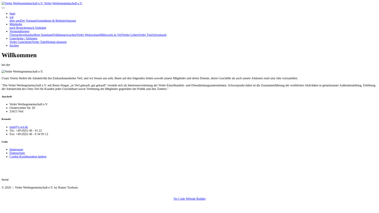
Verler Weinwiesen (88, 34)
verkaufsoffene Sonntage (37, 34)
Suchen (14, 45)
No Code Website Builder (190, 198)
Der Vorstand (28, 20)
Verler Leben (130, 34)
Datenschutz (17, 153)
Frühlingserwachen (64, 34)
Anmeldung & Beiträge (51, 20)
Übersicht (15, 34)
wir (11, 17)
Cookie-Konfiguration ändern (27, 156)
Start (12, 13)
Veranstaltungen (19, 31)
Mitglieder (15, 24)
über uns (14, 20)
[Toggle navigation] (3, 7)
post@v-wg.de (18, 127)
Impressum (16, 149)
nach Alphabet (37, 27)
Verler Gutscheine (20, 42)
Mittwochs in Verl (111, 34)
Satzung (71, 20)
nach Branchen (18, 27)
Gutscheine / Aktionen (23, 38)
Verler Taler (39, 42)
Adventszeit (159, 34)
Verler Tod (145, 34)
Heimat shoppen (56, 42)
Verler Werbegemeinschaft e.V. (63, 3)
